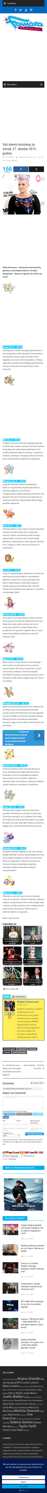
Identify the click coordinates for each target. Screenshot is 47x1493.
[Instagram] (13, 1013)
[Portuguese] (35, 1152)
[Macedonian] (13, 1152)
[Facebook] (9, 1013)
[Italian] (38, 1152)
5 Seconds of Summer (10, 1379)
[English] (4, 1152)
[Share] (20, 169)
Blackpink (11, 1382)
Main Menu (12, 84)
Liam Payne (29, 1403)
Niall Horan (14, 1414)
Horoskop (22, 1049)
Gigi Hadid (21, 1390)
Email (18, 1121)
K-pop (26, 1396)
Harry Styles (15, 1393)
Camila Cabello (30, 1382)
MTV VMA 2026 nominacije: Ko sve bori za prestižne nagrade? (32, 1304)
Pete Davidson (30, 1419)
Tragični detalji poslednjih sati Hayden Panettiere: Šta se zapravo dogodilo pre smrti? (32, 1229)
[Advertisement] (23, 57)
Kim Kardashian (35, 1400)
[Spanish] (22, 1152)
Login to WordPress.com (24, 1114)
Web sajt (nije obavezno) (34, 1122)
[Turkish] (26, 1152)
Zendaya (26, 1430)
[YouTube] (9, 1017)
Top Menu (11, 3)
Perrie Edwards (20, 1419)
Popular (32, 1049)
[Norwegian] (41, 1152)
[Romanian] (19, 1152)
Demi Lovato (11, 1386)
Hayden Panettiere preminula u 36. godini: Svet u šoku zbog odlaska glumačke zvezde (32, 1343)
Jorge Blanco (30, 1393)
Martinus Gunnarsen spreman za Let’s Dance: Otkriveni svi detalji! (32, 1248)
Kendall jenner (21, 1400)
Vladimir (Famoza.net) (27, 157)
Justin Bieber (13, 1396)
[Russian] (32, 1152)
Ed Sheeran (35, 1386)
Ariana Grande (28, 1378)
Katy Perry (10, 1401)
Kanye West (33, 1397)
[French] (29, 1152)
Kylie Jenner (16, 1403)
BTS (19, 1382)
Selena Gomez (21, 1422)
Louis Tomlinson (20, 1407)
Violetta (7, 1429)
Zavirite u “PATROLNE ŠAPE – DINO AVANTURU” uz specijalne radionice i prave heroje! (32, 1323)
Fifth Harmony (12, 1390)
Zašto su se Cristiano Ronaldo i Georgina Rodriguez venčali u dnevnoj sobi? (32, 1267)
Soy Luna (15, 1427)
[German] (7, 1152)
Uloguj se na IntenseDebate (9, 1114)
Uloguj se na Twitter (38, 1114)
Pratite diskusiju (42, 1083)
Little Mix (8, 1407)
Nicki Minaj (23, 1415)
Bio (7, 997)
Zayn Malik (17, 1429)
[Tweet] (36, 169)
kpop (5, 1403)
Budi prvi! (28, 1089)
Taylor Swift (27, 1426)
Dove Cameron (25, 1386)
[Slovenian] (10, 1152)
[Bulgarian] (16, 1152)
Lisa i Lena (39, 1404)
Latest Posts (20, 997)
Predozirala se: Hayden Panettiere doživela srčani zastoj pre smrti (31, 1287)
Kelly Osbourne (19, 1052)
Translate (11, 1159)
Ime (4, 1121)
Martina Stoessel (26, 1410)
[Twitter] (6, 1013)
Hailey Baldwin (31, 1389)
